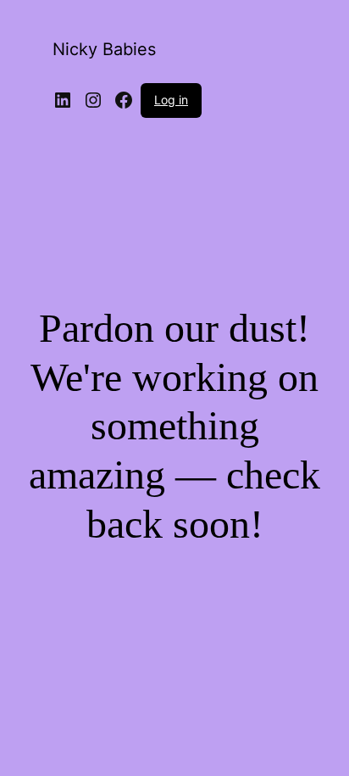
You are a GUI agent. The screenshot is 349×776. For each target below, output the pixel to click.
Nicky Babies (104, 49)
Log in (171, 99)
